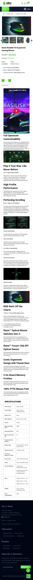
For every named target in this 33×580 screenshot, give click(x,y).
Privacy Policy (18, 533)
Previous (1, 41)
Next (31, 41)
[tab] (5, 40)
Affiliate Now (20, 536)
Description (5, 85)
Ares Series (17, 545)
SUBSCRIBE (26, 567)
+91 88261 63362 (10, 520)
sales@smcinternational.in (12, 524)
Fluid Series (6, 548)
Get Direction (6, 517)
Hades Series (7, 545)
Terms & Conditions (8, 536)
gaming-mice (9, 14)
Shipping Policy (7, 533)
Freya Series (16, 548)
